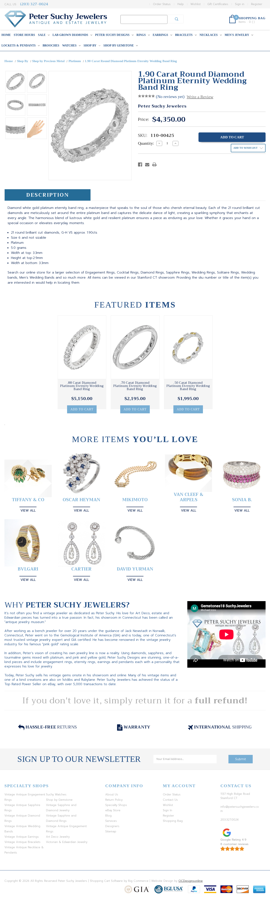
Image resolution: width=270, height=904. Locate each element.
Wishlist (195, 4)
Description (47, 195)
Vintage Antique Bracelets (22, 842)
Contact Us (170, 800)
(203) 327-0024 (34, 4)
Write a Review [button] (200, 96)
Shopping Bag (173, 821)
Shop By (90, 45)
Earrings (160, 35)
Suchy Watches (56, 794)
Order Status (162, 4)
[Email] (147, 164)
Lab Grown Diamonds (70, 35)
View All (28, 510)
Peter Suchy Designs (112, 35)
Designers (112, 826)
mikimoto (135, 499)
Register (256, 4)
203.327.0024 (229, 820)
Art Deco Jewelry (58, 837)
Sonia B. (242, 499)
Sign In (167, 810)
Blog (108, 816)
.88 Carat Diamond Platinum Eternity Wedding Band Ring (82, 386)
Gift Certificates (217, 4)
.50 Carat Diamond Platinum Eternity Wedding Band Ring (188, 386)
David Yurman (135, 569)
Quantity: (146, 143)
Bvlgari (28, 569)
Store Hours (24, 35)
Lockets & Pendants (18, 45)
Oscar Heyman (81, 499)
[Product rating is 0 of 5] (146, 96)
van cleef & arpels (188, 497)
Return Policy (114, 800)
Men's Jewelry (237, 35)
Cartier (81, 569)
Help (180, 4)
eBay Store (112, 810)
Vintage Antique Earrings (21, 837)
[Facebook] (140, 164)
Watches (69, 45)
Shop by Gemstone (118, 45)
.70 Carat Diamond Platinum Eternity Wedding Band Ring (135, 386)
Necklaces (209, 35)
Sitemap (110, 831)
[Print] (154, 164)
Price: (143, 119)
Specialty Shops (116, 805)
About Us (111, 794)
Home (6, 35)
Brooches (51, 45)
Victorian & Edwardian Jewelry (66, 842)
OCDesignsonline (190, 881)
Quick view (81, 347)
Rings (141, 35)
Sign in (239, 4)
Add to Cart (81, 409)
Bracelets (184, 35)
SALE (42, 35)
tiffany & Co (28, 499)
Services (111, 821)
